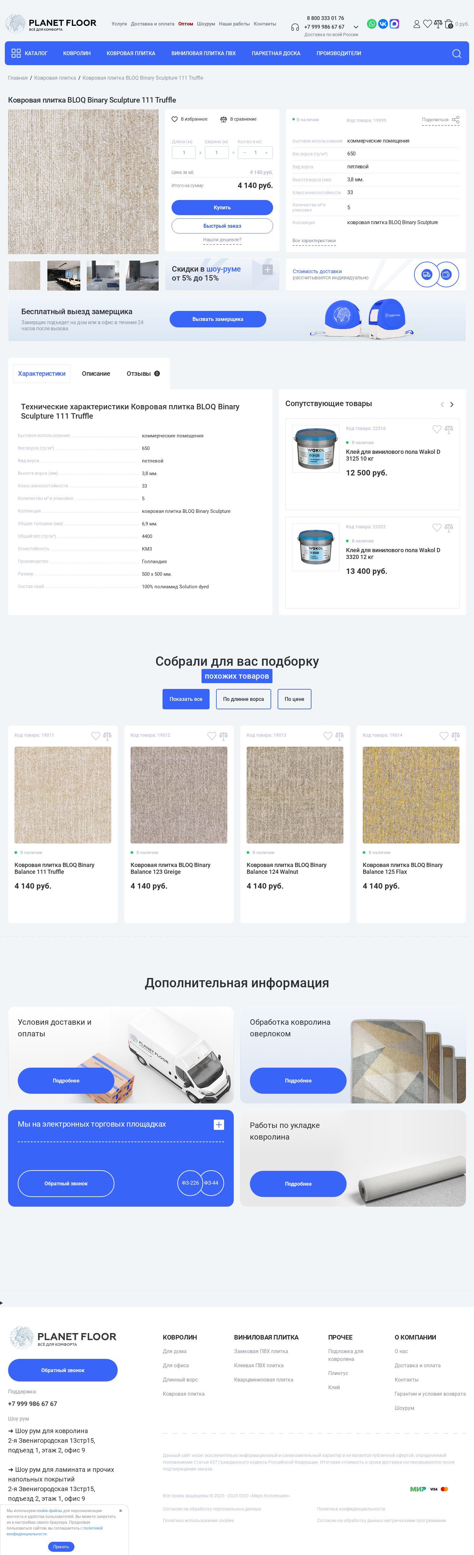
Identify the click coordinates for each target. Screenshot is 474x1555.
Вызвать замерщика (218, 319)
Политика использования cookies (198, 1520)
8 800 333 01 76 (325, 18)
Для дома (175, 1351)
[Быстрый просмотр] (444, 493)
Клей (334, 1387)
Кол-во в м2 (250, 141)
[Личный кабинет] (416, 24)
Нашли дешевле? (222, 240)
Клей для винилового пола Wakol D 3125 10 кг (393, 455)
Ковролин (77, 53)
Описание (96, 373)
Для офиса (176, 1365)
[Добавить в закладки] (437, 429)
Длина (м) (182, 141)
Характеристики (41, 373)
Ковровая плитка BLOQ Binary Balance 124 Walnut (287, 868)
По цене (294, 699)
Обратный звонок (66, 1184)
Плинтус (338, 1373)
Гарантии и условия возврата (430, 1394)
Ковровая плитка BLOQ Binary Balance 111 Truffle (54, 868)
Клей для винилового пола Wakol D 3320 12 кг (393, 553)
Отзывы (142, 373)
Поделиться (435, 120)
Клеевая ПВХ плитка (259, 1365)
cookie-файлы (49, 1511)
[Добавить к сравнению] (448, 429)
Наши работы (234, 24)
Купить (222, 207)
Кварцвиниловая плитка (263, 1380)
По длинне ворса (243, 699)
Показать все (186, 699)
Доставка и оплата (152, 24)
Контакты (265, 24)
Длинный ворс (180, 1380)
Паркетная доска (276, 53)
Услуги (119, 24)
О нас (401, 1351)
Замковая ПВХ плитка (261, 1351)
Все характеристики (314, 241)
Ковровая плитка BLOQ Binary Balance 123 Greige (171, 868)
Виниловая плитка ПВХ (204, 53)
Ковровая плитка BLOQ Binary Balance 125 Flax (403, 868)
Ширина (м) (216, 141)
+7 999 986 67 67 (32, 1404)
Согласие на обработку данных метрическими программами (381, 1520)
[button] (452, 404)
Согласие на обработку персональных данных (212, 1508)
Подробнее (66, 1081)
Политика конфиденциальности (351, 1508)
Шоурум (206, 24)
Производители (339, 53)
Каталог (36, 53)
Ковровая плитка (131, 53)
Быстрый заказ (222, 226)
